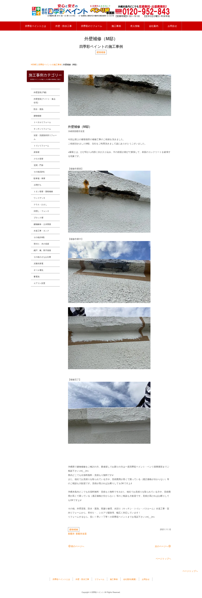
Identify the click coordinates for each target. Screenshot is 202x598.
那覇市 (71, 533)
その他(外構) (39, 237)
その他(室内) (39, 171)
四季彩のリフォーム (91, 26)
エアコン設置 (39, 283)
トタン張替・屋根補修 (43, 191)
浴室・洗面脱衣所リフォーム (45, 137)
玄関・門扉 (38, 165)
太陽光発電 (38, 263)
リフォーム (99, 579)
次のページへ (161, 546)
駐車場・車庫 (39, 178)
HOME (34, 64)
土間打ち (37, 184)
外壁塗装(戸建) (40, 92)
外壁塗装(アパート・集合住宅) (45, 100)
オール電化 (38, 270)
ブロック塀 (38, 217)
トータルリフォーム (42, 122)
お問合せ (172, 26)
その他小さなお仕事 (42, 256)
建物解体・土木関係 (42, 224)
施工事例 (116, 26)
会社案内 (153, 26)
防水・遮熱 (38, 109)
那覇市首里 (81, 533)
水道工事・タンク (41, 230)
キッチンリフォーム (42, 128)
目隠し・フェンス (41, 211)
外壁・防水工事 (63, 26)
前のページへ (77, 546)
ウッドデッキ (39, 197)
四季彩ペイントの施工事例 (49, 64)
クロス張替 (38, 158)
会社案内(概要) (129, 579)
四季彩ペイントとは (35, 26)
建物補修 (101, 52)
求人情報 (135, 26)
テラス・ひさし (40, 204)
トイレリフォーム (41, 145)
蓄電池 (36, 276)
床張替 (36, 152)
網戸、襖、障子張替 (42, 250)
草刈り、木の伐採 (41, 243)
